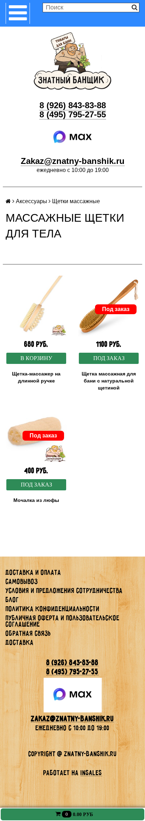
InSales (91, 773)
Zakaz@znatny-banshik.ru (73, 161)
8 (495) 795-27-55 (72, 114)
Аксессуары (31, 201)
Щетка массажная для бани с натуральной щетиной (109, 381)
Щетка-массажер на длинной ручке (36, 377)
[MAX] (73, 137)
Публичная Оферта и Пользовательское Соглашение (63, 621)
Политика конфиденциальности (53, 609)
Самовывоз (22, 581)
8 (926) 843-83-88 (72, 105)
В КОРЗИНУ (36, 358)
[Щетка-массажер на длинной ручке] (36, 306)
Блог (12, 599)
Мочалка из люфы (36, 500)
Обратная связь (28, 633)
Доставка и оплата (33, 572)
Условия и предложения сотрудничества (64, 590)
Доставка (20, 642)
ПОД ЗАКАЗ (109, 358)
